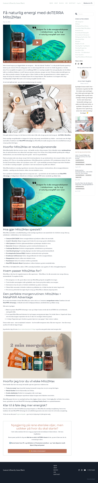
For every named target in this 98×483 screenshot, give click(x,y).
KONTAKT (72, 3)
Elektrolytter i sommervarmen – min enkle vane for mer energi (83, 172)
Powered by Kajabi (91, 479)
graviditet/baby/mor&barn (83, 28)
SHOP (56, 3)
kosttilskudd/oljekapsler (82, 33)
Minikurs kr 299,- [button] (88, 3)
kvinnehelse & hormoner (82, 35)
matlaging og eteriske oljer (83, 37)
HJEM (51, 3)
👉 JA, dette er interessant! (37, 451)
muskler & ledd (79, 44)
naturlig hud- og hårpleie (82, 46)
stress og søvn (79, 55)
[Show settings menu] (66, 61)
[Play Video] (4, 61)
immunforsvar (79, 30)
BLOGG (61, 3)
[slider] (35, 61)
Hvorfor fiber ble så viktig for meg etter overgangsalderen (84, 183)
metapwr (77, 41)
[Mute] (63, 61)
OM (66, 3)
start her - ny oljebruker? (82, 52)
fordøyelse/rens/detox (81, 26)
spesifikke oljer (79, 50)
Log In (79, 3)
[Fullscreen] (70, 61)
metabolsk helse (79, 39)
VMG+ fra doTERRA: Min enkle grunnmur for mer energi (83, 157)
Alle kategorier (79, 22)
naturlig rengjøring (80, 48)
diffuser (77, 24)
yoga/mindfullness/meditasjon (83, 57)
